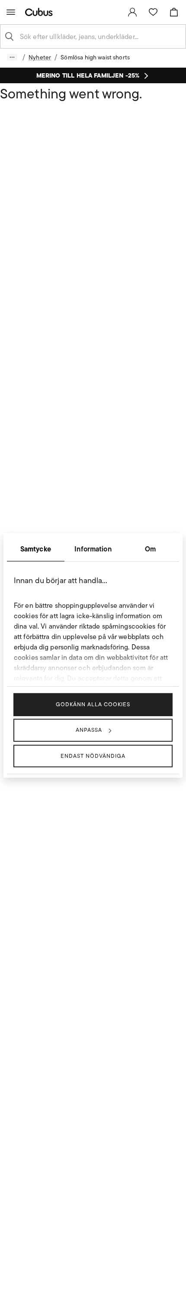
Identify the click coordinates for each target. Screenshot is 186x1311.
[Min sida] (132, 12)
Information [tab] (92, 549)
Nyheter (40, 57)
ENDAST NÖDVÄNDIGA (93, 755)
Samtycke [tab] (35, 549)
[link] (132, 12)
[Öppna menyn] (11, 12)
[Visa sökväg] (12, 57)
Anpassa (89, 730)
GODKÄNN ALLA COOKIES (93, 704)
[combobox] (100, 36)
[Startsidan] (41, 12)
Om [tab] (150, 549)
